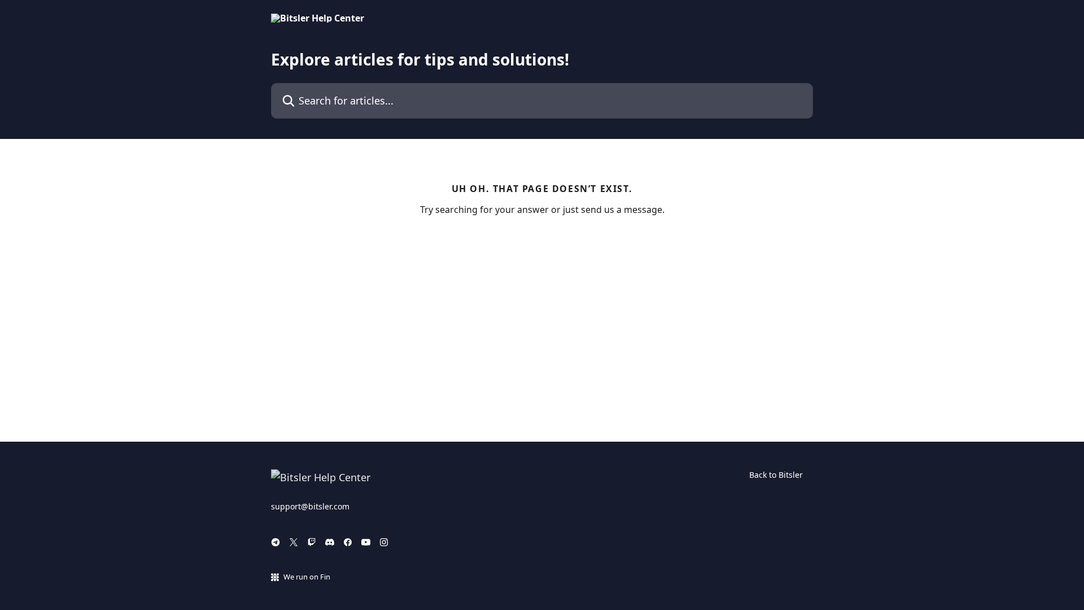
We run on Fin (306, 577)
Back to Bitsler (776, 474)
